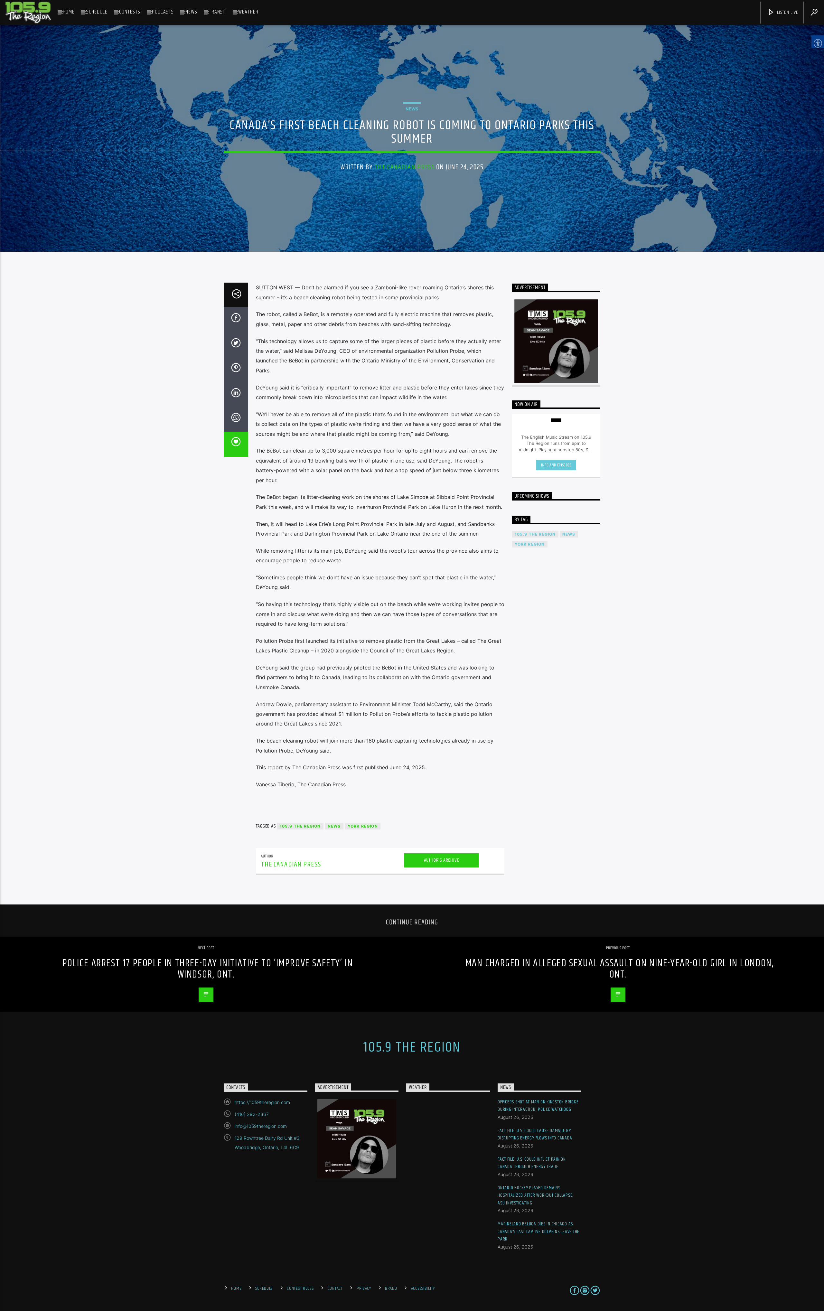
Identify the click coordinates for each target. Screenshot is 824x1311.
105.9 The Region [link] (300, 826)
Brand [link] (391, 1288)
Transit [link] (218, 11)
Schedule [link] (97, 11)
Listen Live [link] (787, 12)
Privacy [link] (364, 1288)
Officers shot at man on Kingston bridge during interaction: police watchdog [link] (538, 1105)
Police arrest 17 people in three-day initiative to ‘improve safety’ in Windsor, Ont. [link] (207, 968)
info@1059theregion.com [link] (261, 1126)
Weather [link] (248, 11)
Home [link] (69, 11)
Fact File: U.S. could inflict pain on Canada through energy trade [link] (532, 1163)
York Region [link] (363, 826)
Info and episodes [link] (556, 465)
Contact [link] (335, 1288)
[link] (28, 12)
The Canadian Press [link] (404, 167)
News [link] (191, 11)
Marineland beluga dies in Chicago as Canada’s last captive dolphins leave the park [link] (538, 1231)
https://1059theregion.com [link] (262, 1102)
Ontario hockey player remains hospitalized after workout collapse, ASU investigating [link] (535, 1195)
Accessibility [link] (423, 1288)
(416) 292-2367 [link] (252, 1114)
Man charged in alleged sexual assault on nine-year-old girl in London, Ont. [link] (619, 968)
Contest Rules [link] (300, 1288)
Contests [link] (129, 11)
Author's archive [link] (441, 860)
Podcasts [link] (163, 11)
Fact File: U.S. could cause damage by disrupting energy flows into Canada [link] (535, 1134)
